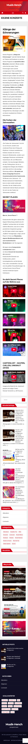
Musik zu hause (7, 540)
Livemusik (6, 521)
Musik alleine (19, 534)
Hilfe (20, 531)
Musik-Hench (14, 5)
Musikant (5, 537)
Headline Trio (13, 531)
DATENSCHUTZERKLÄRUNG (18, 740)
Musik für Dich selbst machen (13, 575)
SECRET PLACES (11, 629)
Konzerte (5, 534)
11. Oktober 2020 (10, 613)
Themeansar (15, 736)
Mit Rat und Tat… (11, 611)
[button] (22, 12)
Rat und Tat (16, 540)
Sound (13, 543)
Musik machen (18, 537)
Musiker (11, 537)
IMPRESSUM (7, 740)
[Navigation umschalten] (13, 13)
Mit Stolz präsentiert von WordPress (10, 734)
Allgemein (6, 517)
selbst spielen (6, 543)
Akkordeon (6, 513)
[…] (4, 425)
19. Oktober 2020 (10, 578)
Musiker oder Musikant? (10, 592)
